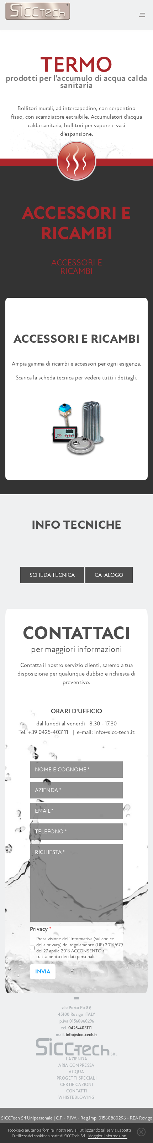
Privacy (40, 929)
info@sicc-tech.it (114, 732)
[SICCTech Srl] (37, 10)
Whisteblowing (76, 1097)
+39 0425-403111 (48, 732)
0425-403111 (80, 1028)
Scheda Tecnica (52, 575)
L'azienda (77, 1058)
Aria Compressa (76, 1065)
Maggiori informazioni (107, 1135)
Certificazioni (76, 1084)
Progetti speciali (76, 1078)
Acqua (76, 1071)
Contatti (76, 1090)
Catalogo (109, 575)
